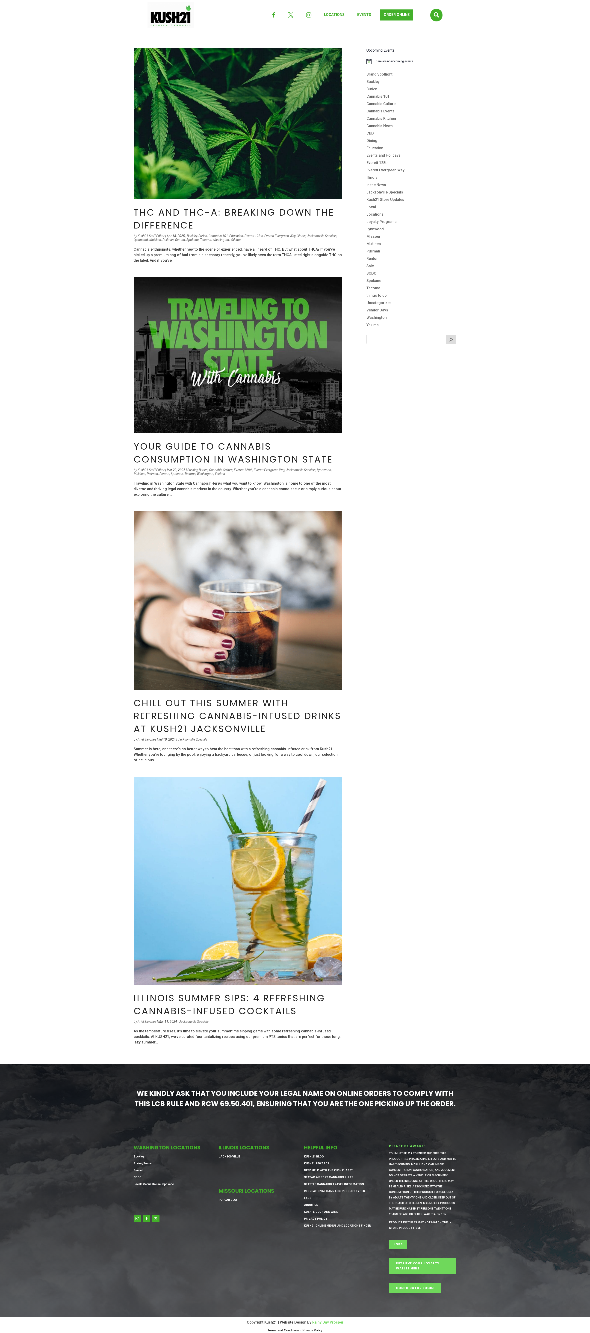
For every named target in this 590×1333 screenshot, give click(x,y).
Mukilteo (155, 240)
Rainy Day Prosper (327, 1322)
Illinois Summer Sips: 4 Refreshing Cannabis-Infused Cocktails (229, 1004)
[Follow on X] (155, 1218)
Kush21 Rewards (316, 1163)
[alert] (411, 61)
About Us (311, 1205)
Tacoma (205, 240)
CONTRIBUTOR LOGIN (415, 1288)
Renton (180, 240)
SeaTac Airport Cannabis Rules (328, 1177)
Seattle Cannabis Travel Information (334, 1184)
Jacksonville (229, 1156)
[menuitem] (274, 15)
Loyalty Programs (381, 222)
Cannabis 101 (218, 236)
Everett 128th (254, 236)
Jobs (398, 1244)
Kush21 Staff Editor (151, 236)
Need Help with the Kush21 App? (328, 1170)
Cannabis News (379, 126)
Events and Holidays (383, 155)
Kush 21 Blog (314, 1156)
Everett (139, 1170)
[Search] (451, 339)
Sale (370, 266)
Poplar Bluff (229, 1199)
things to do (376, 295)
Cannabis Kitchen (381, 118)
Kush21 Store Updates (385, 199)
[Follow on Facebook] (146, 1218)
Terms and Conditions (283, 1330)
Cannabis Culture (221, 470)
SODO (371, 273)
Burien (202, 236)
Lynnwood (141, 240)
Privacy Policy (315, 1218)
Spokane (192, 240)
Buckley (192, 236)
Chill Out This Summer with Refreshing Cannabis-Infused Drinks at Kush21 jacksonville (237, 716)
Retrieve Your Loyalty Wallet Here (418, 1266)
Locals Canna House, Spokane (154, 1184)
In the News (376, 185)
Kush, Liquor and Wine (321, 1211)
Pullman (168, 240)
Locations (375, 214)
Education (236, 236)
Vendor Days (377, 310)
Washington (220, 240)
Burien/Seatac (143, 1163)
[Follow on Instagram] (137, 1218)
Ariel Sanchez (147, 739)
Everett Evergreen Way (279, 236)
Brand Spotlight (379, 74)
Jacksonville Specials (321, 236)
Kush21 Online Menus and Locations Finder (337, 1225)
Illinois (301, 236)
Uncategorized (379, 303)
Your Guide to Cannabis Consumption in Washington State (233, 453)
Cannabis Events (380, 111)
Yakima (235, 240)
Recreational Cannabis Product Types (334, 1191)
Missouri (373, 236)
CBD (370, 133)
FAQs (307, 1198)
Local (371, 207)
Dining (371, 140)
